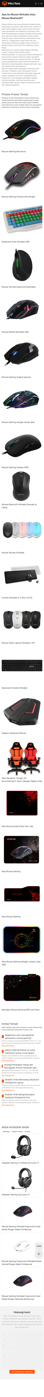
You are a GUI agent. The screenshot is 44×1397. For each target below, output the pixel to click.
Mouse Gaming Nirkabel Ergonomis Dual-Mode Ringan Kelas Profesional (21, 1228)
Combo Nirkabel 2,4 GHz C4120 (17, 597)
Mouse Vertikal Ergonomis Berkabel (19, 287)
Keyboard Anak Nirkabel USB (15, 242)
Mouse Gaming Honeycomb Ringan (18, 196)
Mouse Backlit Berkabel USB (15, 332)
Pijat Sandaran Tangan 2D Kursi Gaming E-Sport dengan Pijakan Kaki (22, 779)
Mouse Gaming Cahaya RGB (15, 467)
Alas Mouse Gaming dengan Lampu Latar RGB (21, 963)
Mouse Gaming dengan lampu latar (18, 422)
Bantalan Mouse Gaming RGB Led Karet (20, 1010)
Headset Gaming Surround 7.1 (16, 1194)
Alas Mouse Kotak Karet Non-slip (17, 826)
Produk (27, 1131)
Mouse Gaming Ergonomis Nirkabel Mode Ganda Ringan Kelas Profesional (21, 1262)
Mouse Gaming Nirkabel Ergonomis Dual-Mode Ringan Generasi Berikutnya (21, 1297)
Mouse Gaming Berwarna (14, 151)
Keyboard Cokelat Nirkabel (14, 688)
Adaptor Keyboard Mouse (14, 733)
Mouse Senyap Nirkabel (13, 552)
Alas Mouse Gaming (11, 871)
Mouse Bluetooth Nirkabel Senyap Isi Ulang (19, 506)
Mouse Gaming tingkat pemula (16, 377)
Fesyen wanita (17, 1131)
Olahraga (6, 1131)
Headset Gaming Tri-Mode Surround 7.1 (20, 1163)
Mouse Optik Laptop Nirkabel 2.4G (18, 643)
